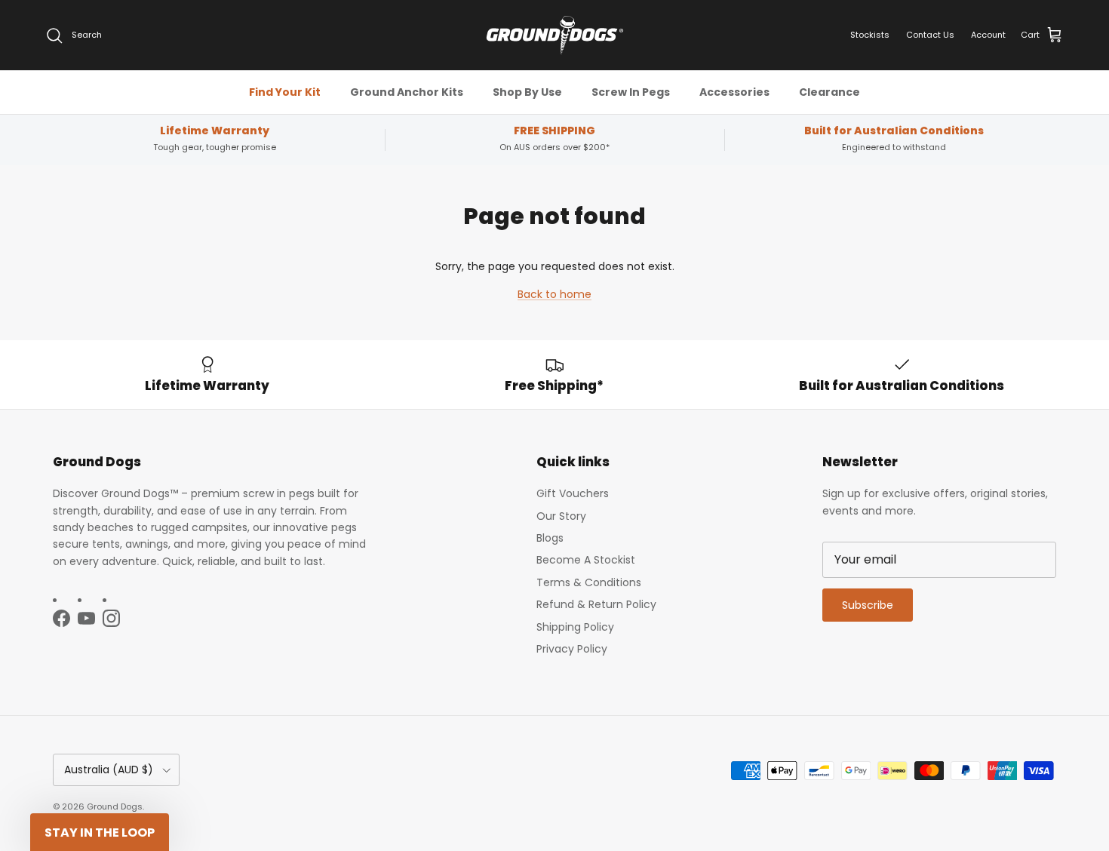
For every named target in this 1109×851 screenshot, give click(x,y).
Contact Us (930, 35)
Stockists (869, 35)
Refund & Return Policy (596, 604)
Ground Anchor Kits (406, 92)
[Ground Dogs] (555, 35)
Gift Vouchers (572, 493)
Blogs (550, 537)
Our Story (561, 516)
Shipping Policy (575, 626)
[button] (99, 832)
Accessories (734, 92)
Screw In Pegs (630, 92)
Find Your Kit (285, 92)
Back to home (554, 294)
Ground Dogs (115, 806)
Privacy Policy (571, 648)
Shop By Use (527, 92)
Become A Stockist (585, 559)
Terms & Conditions (588, 582)
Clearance (829, 92)
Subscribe (867, 605)
